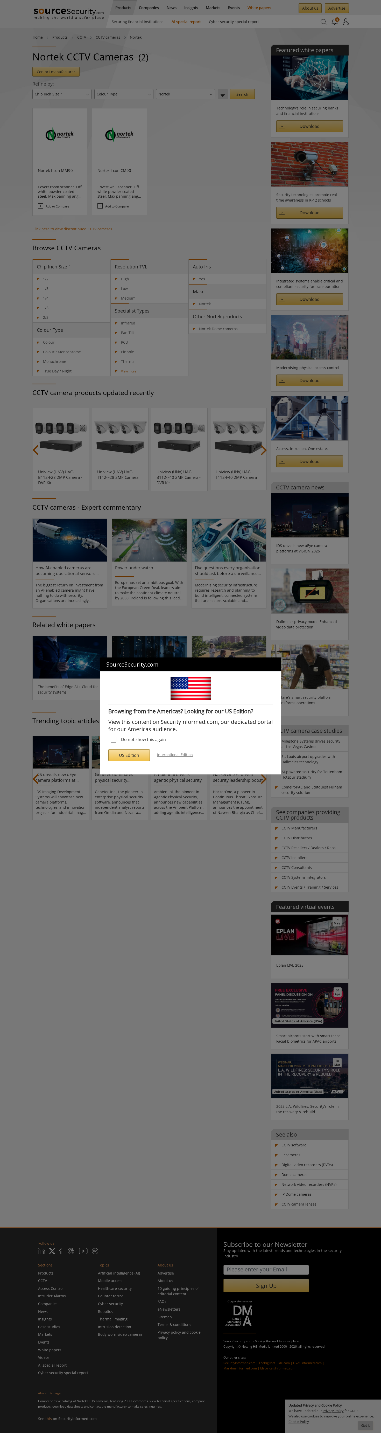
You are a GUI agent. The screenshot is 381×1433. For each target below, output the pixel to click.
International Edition (175, 754)
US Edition (129, 755)
